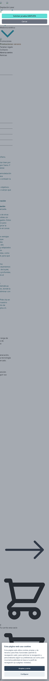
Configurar (24, 674)
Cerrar (24, 21)
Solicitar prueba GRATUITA (24, 16)
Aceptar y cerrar (24, 668)
